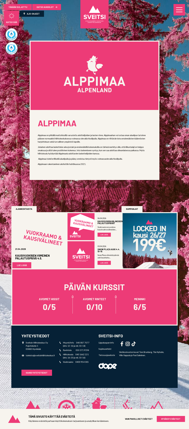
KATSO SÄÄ (11, 22)
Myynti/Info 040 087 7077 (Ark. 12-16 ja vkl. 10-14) (76, 344)
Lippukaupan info (106, 343)
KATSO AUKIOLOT (45, 7)
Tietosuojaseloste (107, 355)
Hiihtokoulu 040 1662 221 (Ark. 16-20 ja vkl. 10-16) (76, 356)
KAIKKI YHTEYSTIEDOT (36, 372)
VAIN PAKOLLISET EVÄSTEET (139, 419)
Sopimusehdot (105, 349)
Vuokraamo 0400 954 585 (76, 362)
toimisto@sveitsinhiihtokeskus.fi (40, 355)
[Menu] (179, 10)
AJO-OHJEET (33, 13)
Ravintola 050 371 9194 (76, 350)
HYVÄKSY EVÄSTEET (170, 419)
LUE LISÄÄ (22, 265)
